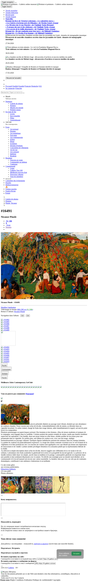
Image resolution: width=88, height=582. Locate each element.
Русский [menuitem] (9, 86)
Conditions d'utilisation (24, 580)
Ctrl (22, 316)
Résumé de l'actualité (13, 78)
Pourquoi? (30, 394)
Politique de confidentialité (42, 580)
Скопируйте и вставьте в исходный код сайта (18, 559)
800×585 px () (25, 309)
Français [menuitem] (28, 86)
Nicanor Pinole (19, 312)
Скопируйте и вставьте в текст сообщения (17, 563)
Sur (16, 578)
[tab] (9, 221)
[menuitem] (40, 86)
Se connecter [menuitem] (10, 88)
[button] (11, 11)
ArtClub (11, 123)
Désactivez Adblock (8, 469)
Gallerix (11, 568)
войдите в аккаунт (41, 544)
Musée (11, 98)
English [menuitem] (15, 86)
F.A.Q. (12, 578)
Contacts (21, 578)
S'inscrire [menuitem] (18, 88)
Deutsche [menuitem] (34, 86)
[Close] (2, 495)
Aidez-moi (5, 578)
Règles (13, 580)
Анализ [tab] (8, 227)
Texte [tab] (8, 225)
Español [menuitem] (21, 86)
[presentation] (46, 229)
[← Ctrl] (5, 330)
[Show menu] (16, 2)
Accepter (76, 553)
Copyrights (56, 580)
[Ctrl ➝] (5, 347)
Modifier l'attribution (8, 307)
